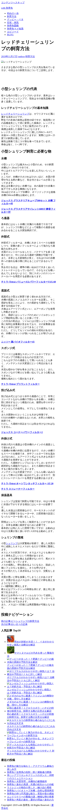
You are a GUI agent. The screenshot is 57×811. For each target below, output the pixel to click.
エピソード (13, 31)
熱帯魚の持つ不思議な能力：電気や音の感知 (30, 793)
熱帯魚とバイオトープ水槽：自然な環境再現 (30, 790)
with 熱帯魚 (7, 8)
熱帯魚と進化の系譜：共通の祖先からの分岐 (30, 784)
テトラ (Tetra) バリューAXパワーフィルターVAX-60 (28, 282)
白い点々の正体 (14, 624)
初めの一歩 (13, 13)
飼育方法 (11, 16)
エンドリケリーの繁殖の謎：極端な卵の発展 (30, 796)
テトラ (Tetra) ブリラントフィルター (20, 384)
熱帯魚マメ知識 (15, 28)
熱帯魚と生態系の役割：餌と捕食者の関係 (29, 772)
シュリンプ (12, 543)
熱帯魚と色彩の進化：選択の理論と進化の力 (30, 799)
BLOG (10, 34)
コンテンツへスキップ (13, 2)
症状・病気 (13, 22)
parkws (21, 56)
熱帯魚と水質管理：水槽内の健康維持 (27, 781)
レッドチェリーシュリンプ (15, 114)
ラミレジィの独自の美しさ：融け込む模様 (29, 787)
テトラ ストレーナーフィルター (17, 489)
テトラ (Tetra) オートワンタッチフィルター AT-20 (27, 483)
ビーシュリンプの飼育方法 (20, 621)
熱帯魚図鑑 (13, 25)
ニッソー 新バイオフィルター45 (17, 342)
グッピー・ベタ (15, 19)
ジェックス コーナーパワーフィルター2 (22, 432)
